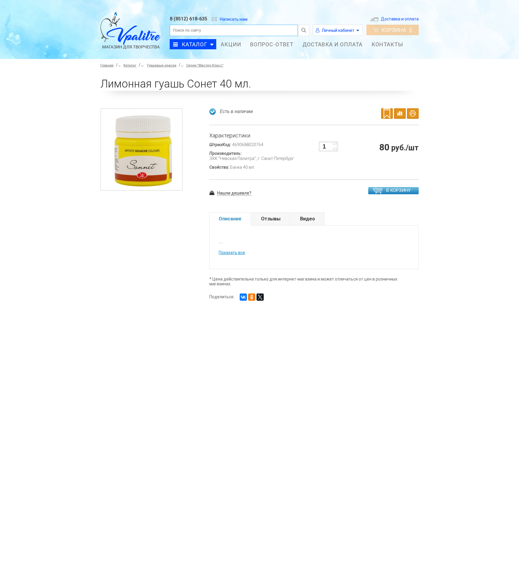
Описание (230, 219)
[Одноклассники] (251, 297)
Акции (231, 44)
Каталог (194, 44)
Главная (107, 65)
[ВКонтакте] (243, 297)
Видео (307, 219)
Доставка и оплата (400, 19)
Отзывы (271, 219)
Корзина (396, 30)
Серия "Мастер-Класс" (204, 65)
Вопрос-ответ (271, 44)
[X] (260, 297)
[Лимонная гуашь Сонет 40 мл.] (143, 151)
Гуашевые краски (161, 65)
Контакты (387, 44)
